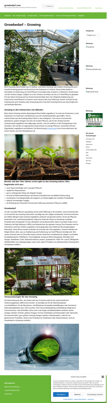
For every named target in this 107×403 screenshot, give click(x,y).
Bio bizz (88, 160)
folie (87, 155)
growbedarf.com (12, 5)
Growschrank (52, 128)
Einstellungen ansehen (95, 394)
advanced (89, 144)
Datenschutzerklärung (80, 399)
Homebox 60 (90, 139)
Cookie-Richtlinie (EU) (84, 8)
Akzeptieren (61, 394)
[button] (103, 377)
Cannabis (89, 158)
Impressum (91, 399)
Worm (88, 147)
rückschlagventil (91, 150)
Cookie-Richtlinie (68, 399)
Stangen (88, 142)
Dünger (88, 163)
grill (87, 152)
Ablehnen (77, 394)
